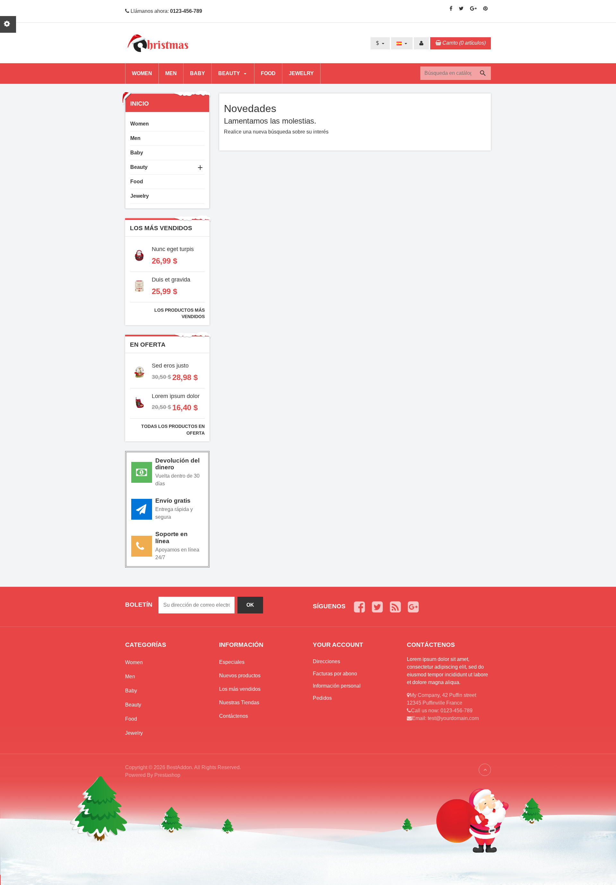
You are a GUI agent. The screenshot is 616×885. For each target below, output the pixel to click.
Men (171, 73)
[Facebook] (451, 8)
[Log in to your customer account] (421, 43)
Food (268, 73)
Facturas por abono (335, 673)
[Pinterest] (485, 8)
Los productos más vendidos (179, 313)
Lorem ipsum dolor (176, 396)
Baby (197, 73)
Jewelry (301, 73)
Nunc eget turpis (173, 249)
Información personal (337, 686)
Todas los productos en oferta (173, 429)
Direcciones (326, 661)
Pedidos (322, 698)
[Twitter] (461, 8)
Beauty (229, 73)
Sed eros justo (170, 365)
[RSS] (395, 607)
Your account (338, 644)
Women (142, 73)
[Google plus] (473, 8)
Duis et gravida (171, 279)
